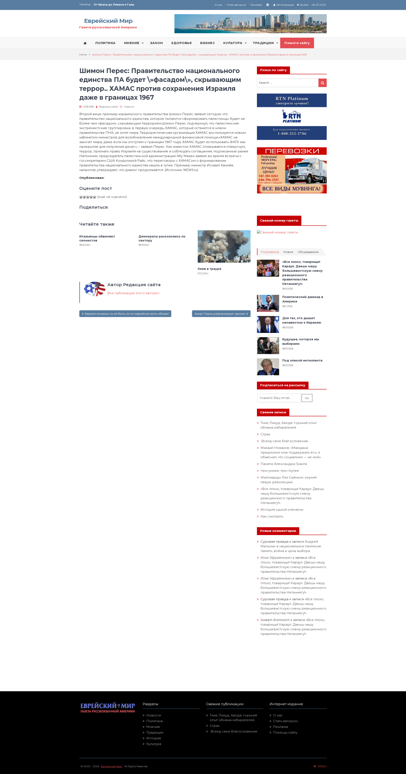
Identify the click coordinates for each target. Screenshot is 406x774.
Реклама (256, 4)
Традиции (154, 732)
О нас (218, 4)
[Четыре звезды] (91, 197)
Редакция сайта (108, 106)
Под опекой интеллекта (302, 360)
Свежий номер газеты (279, 220)
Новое (288, 252)
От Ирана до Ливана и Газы (114, 4)
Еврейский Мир (108, 20)
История (153, 738)
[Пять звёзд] (94, 197)
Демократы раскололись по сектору (162, 238)
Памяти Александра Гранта (284, 464)
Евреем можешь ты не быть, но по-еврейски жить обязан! (127, 313)
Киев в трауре (210, 269)
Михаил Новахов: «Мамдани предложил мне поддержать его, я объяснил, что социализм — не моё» (291, 452)
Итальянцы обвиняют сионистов (97, 238)
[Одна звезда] (81, 197)
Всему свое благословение (284, 441)
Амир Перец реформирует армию (220, 313)
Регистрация (285, 4)
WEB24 (321, 766)
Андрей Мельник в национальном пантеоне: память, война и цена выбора (291, 546)
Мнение (153, 727)
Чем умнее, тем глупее (280, 471)
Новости (129, 106)
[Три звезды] (87, 197)
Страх (265, 434)
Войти (304, 4)
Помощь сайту (285, 732)
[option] (148, 4)
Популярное (270, 252)
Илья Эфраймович (276, 558)
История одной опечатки (282, 510)
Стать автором (236, 4)
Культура (153, 744)
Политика (154, 721)
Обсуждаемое (308, 252)
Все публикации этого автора (132, 293)
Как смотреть (272, 516)
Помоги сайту (297, 43)
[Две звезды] (84, 197)
